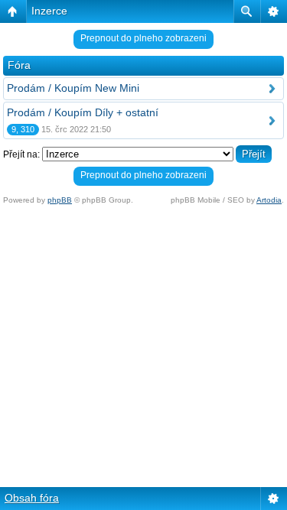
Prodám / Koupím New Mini (73, 88)
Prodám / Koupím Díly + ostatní (82, 112)
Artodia (269, 200)
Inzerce (49, 11)
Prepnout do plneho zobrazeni (143, 38)
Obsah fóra (32, 498)
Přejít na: (21, 154)
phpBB (59, 200)
